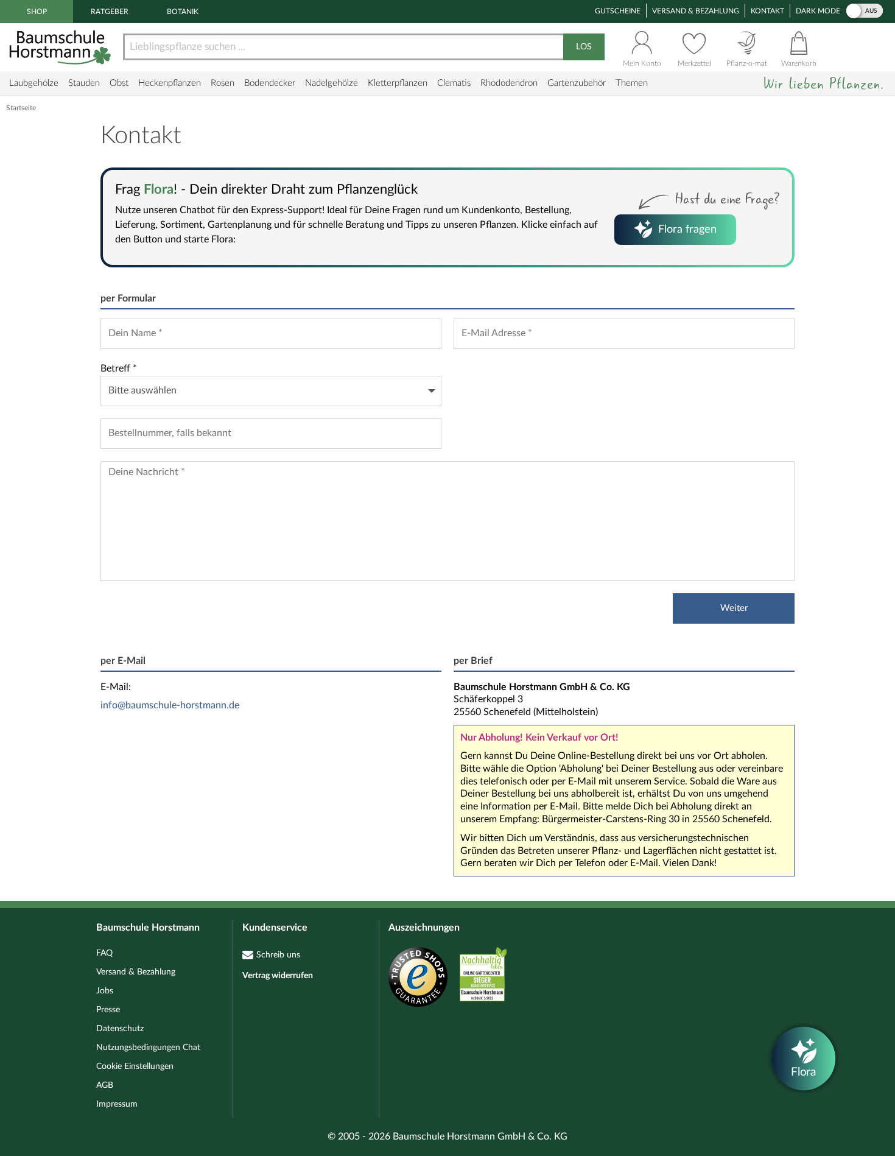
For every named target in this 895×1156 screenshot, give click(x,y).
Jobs (104, 991)
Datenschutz (120, 1028)
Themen (632, 83)
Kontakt (767, 11)
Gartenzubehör (576, 83)
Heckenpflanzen (169, 83)
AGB (104, 1085)
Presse (108, 1010)
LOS (584, 47)
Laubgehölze (33, 83)
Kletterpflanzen (397, 83)
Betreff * (118, 368)
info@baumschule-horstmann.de (169, 705)
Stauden (84, 83)
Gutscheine (618, 11)
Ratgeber (109, 11)
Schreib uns (278, 955)
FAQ (104, 953)
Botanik (182, 11)
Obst (119, 83)
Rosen (222, 83)
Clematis (454, 83)
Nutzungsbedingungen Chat (148, 1047)
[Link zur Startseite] (61, 47)
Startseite (21, 107)
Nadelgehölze (331, 83)
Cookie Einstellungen (135, 1066)
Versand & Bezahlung (695, 11)
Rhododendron (509, 83)
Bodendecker (269, 83)
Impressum (117, 1104)
